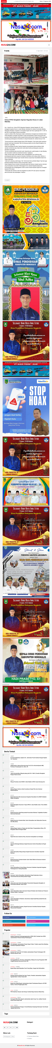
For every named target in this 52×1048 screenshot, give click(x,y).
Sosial (11, 973)
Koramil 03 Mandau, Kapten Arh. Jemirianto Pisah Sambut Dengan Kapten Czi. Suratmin (28, 758)
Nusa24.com (21, 1045)
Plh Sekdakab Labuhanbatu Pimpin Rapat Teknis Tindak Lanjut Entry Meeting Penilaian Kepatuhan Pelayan (29, 945)
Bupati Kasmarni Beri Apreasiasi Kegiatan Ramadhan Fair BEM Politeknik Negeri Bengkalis (28, 797)
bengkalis (7, 180)
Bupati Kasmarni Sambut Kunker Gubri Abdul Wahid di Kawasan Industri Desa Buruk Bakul (28, 860)
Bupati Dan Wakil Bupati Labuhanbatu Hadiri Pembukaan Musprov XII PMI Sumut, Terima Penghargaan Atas (28, 984)
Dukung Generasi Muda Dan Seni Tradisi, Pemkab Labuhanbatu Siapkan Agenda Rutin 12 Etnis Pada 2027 (28, 976)
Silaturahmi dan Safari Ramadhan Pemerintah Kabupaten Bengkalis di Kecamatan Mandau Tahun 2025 (27, 883)
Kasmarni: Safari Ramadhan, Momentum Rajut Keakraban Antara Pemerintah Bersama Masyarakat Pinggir (26, 876)
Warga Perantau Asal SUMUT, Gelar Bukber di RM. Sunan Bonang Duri (27, 781)
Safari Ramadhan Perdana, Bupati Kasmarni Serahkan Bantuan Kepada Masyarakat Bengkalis (27, 907)
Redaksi (30, 1038)
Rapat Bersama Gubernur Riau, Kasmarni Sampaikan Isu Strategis (26, 836)
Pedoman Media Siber (33, 1036)
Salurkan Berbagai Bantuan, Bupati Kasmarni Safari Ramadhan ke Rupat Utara (28, 844)
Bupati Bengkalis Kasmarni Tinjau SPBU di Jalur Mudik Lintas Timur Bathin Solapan (28, 805)
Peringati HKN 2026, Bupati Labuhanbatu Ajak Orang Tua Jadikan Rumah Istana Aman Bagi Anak (28, 999)
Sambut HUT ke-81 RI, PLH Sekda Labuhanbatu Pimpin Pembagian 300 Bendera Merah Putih (27, 952)
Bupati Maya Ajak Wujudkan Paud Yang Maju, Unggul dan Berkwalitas (27, 968)
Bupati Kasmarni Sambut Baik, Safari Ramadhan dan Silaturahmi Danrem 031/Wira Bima (28, 821)
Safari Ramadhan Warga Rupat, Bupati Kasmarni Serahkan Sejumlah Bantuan (27, 852)
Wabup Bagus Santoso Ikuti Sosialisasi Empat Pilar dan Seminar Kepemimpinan (26, 789)
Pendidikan (12, 958)
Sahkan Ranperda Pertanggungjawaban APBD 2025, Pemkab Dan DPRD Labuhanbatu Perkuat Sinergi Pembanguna (28, 937)
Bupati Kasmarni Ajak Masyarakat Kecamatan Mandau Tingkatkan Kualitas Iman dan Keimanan (28, 813)
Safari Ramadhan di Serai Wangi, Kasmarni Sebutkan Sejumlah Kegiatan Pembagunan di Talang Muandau (28, 868)
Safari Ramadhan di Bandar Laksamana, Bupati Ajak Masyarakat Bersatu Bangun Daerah (28, 899)
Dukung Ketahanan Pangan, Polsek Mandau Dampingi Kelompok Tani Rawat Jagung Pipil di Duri (29, 1007)
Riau (13, 1036)
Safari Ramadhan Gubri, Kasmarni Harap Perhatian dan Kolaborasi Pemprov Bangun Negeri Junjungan (29, 891)
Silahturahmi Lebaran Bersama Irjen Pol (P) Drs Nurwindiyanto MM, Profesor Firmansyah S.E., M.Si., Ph (27, 766)
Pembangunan (13, 934)
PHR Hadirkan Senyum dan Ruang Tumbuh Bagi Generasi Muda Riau (27, 991)
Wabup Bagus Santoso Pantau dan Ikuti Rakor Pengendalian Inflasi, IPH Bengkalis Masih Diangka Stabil (28, 829)
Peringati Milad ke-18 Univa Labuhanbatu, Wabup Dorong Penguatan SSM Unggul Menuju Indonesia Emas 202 (28, 960)
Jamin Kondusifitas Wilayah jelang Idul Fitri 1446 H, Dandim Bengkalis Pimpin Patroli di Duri (27, 774)
